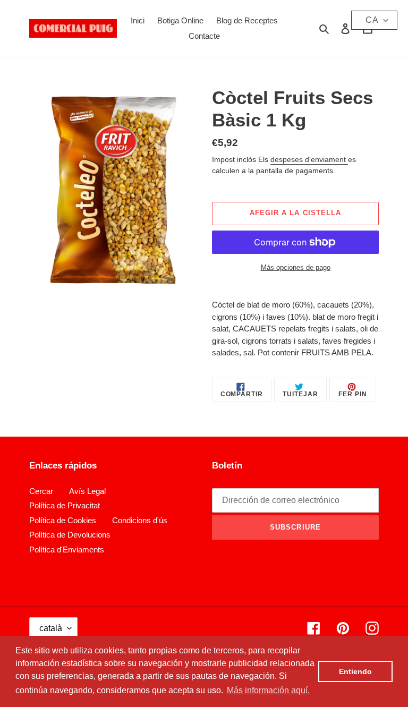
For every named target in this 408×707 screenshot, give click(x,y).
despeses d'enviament (309, 159)
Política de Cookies (62, 520)
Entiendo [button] (355, 671)
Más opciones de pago (295, 267)
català (50, 628)
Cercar (41, 491)
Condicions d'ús (139, 520)
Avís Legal (87, 491)
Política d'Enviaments (66, 549)
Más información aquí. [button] (268, 690)
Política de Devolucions (69, 534)
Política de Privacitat (64, 505)
